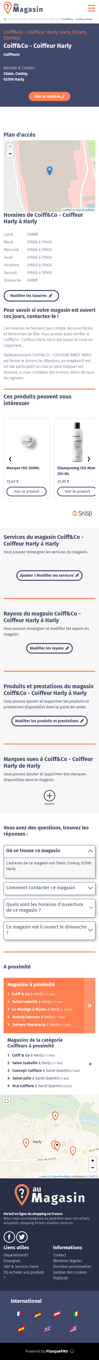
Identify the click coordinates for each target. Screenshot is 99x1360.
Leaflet (67, 210)
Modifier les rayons (47, 648)
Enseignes (12, 1261)
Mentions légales (67, 1261)
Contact (59, 1255)
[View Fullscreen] (6, 1101)
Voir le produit (26, 491)
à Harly (28, 994)
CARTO (93, 1176)
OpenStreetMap (85, 210)
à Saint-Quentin (41, 1070)
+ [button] (10, 147)
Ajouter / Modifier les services (47, 575)
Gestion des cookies (70, 1272)
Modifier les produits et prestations (47, 721)
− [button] (10, 154)
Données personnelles (72, 1266)
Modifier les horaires (29, 295)
